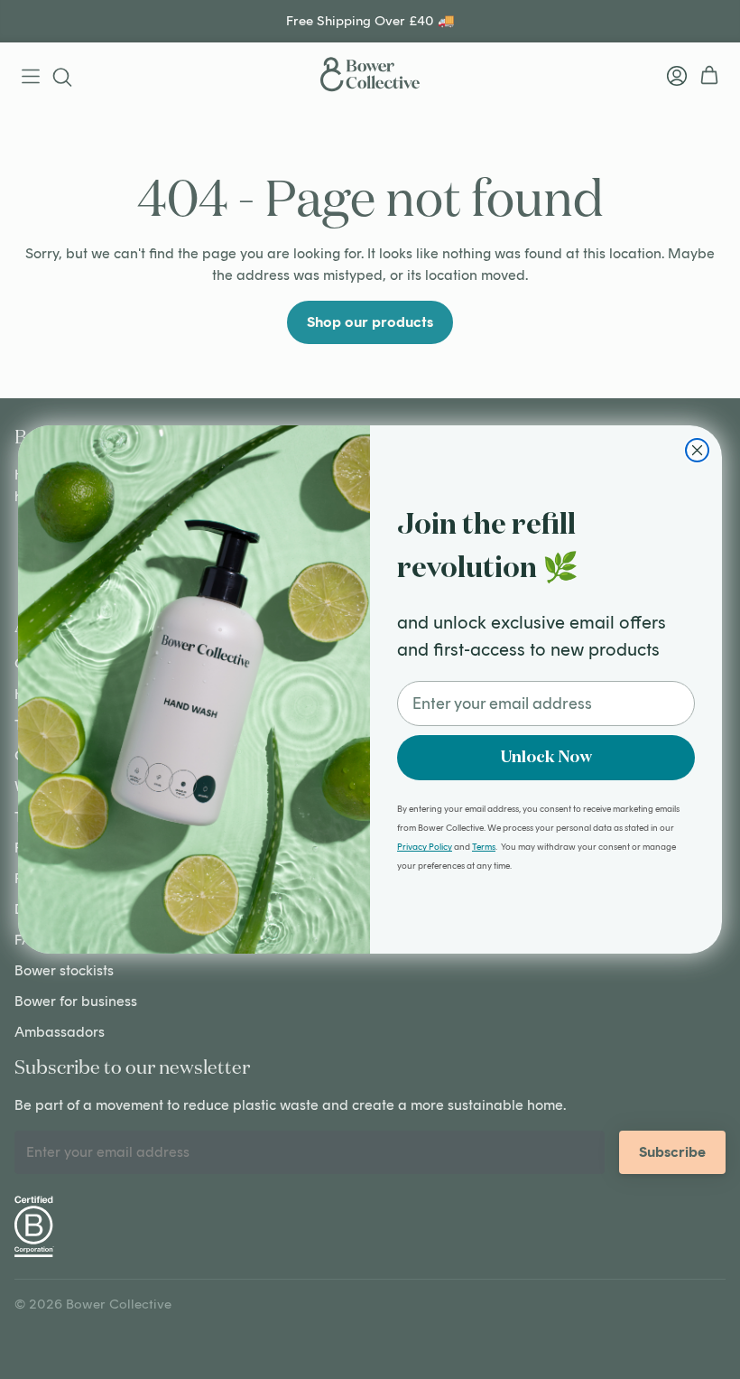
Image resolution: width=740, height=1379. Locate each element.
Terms (483, 847)
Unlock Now (546, 758)
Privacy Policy (424, 847)
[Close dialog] (697, 450)
